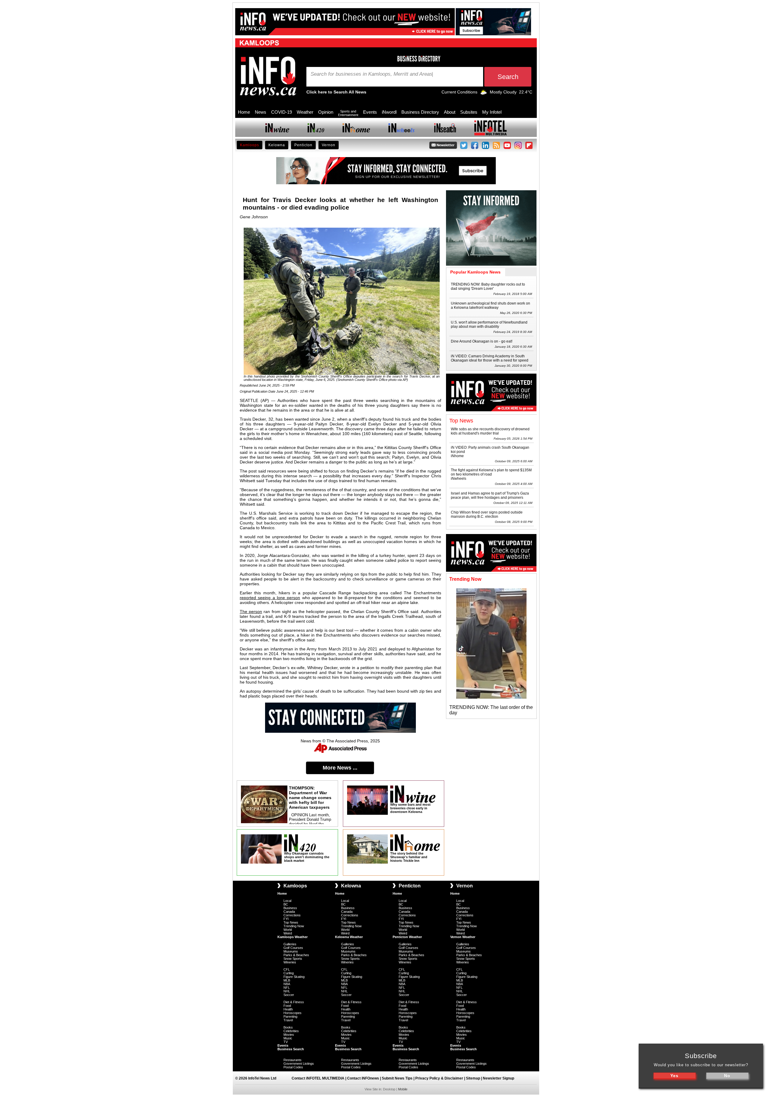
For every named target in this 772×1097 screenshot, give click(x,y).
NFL (286, 987)
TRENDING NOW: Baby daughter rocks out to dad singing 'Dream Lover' (488, 286)
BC (285, 904)
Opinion (325, 112)
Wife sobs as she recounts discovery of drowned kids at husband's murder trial (490, 431)
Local (287, 901)
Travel (288, 1020)
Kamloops (249, 145)
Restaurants (292, 1060)
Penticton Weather (407, 937)
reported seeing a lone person (270, 597)
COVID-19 (281, 112)
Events (370, 112)
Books (288, 1027)
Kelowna (276, 145)
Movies (288, 1034)
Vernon (328, 145)
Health (288, 1009)
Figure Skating (294, 976)
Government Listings (298, 1063)
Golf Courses (293, 948)
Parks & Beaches (296, 955)
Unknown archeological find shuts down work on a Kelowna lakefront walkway (490, 305)
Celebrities (291, 1031)
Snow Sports (292, 958)
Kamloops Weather (292, 937)
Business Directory (420, 112)
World (287, 929)
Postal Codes (293, 1067)
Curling (288, 973)
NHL (286, 991)
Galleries (289, 944)
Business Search (290, 1049)
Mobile (402, 1089)
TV (285, 1042)
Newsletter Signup (498, 1078)
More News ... (340, 768)
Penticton (303, 145)
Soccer (288, 995)
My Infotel (491, 112)
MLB (286, 980)
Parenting (290, 1016)
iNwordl (389, 112)
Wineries (289, 962)
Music (287, 1038)
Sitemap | (474, 1078)
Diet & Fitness (293, 1002)
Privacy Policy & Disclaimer (439, 1078)
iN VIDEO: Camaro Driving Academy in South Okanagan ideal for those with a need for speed (489, 358)
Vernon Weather (462, 937)
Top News (290, 922)
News (260, 112)
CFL (286, 969)
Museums (290, 951)
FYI (286, 919)
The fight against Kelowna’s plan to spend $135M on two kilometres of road (491, 472)
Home (244, 112)
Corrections (292, 915)
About (449, 112)
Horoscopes (292, 1013)
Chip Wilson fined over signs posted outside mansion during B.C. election (487, 514)
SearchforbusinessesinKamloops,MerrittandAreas (371, 74)
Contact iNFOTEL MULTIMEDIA (318, 1078)
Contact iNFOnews (363, 1078)
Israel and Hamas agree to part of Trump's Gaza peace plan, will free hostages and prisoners (490, 495)
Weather (305, 112)
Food (287, 1005)
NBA (286, 984)
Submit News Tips (397, 1078)
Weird (287, 933)
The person (251, 611)
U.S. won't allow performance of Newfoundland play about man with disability (489, 324)
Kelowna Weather (349, 937)
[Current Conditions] (483, 93)
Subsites (468, 112)
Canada (289, 911)
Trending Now (293, 926)
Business (290, 908)
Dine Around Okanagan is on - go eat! (481, 341)
